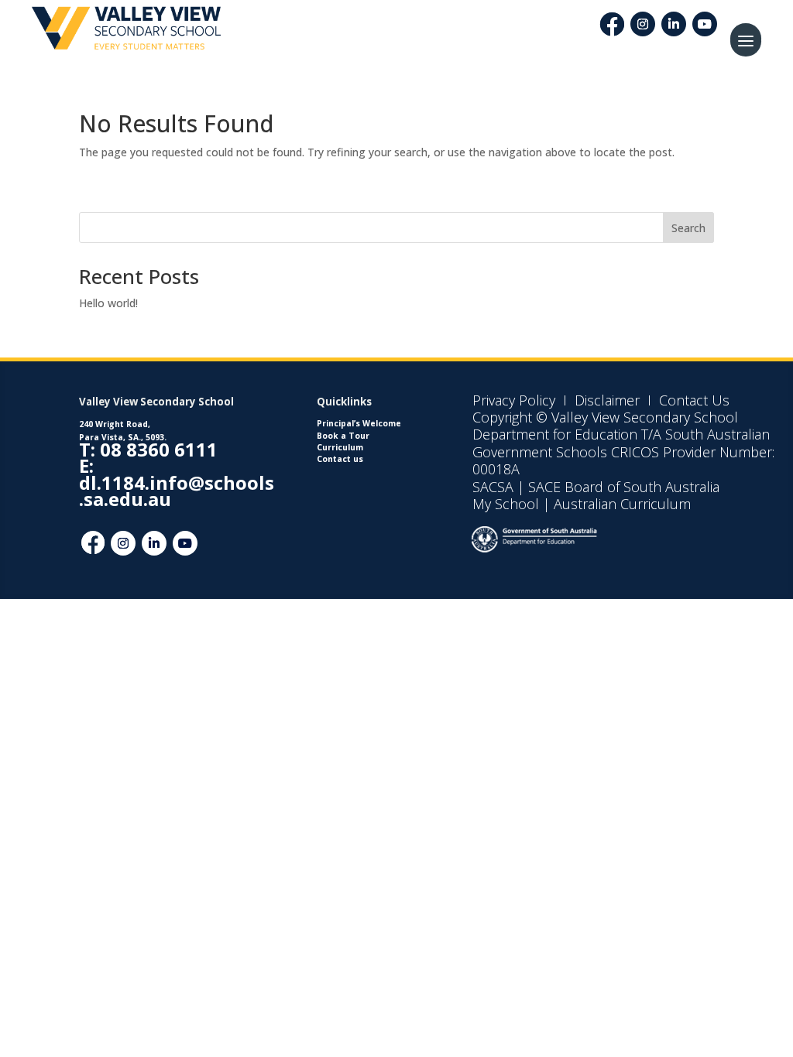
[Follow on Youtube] (704, 24)
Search (688, 228)
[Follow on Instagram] (642, 24)
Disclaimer (605, 400)
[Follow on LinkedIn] (673, 24)
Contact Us (694, 400)
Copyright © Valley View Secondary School (605, 417)
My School (505, 503)
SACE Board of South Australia (623, 486)
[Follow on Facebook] (93, 543)
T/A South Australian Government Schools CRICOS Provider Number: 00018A (623, 451)
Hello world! (108, 303)
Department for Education (554, 434)
